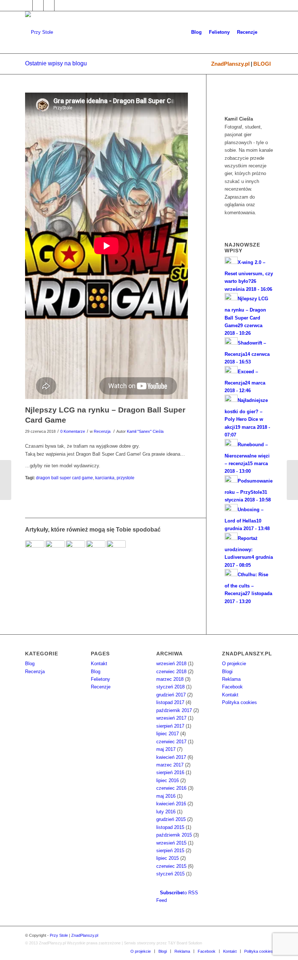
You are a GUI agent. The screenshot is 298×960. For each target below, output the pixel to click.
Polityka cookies (239, 702)
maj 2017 (166, 749)
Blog (30, 663)
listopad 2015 (170, 827)
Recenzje (100, 687)
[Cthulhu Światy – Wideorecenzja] (95, 550)
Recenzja (102, 431)
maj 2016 (166, 796)
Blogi (227, 671)
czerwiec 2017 (171, 741)
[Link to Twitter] (38, 5)
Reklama (231, 679)
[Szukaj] (267, 32)
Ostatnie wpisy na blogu (56, 63)
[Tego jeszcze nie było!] (55, 550)
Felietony (100, 679)
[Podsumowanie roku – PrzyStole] (116, 550)
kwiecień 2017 (171, 757)
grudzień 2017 (171, 694)
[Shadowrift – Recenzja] (75, 550)
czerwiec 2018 (171, 671)
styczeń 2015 (170, 873)
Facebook (232, 687)
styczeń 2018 (170, 687)
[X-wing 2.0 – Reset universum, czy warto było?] (292, 480)
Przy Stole (59, 935)
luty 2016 (166, 811)
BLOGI (262, 63)
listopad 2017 (170, 702)
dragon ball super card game (64, 477)
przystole (125, 477)
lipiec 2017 (167, 733)
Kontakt (99, 663)
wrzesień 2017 (171, 718)
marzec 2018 (170, 679)
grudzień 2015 (171, 819)
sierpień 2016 (170, 772)
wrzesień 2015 (171, 843)
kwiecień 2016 (171, 803)
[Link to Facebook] (27, 5)
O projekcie (234, 663)
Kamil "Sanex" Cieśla (145, 431)
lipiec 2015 (167, 858)
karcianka (104, 477)
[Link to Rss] (60, 5)
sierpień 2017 (170, 726)
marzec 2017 (170, 765)
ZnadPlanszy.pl (230, 63)
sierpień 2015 (170, 850)
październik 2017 (174, 710)
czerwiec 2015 (171, 866)
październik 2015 (174, 835)
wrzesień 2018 (171, 663)
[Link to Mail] (49, 5)
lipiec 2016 (167, 780)
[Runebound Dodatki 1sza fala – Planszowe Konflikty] (34, 550)
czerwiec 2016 (171, 788)
